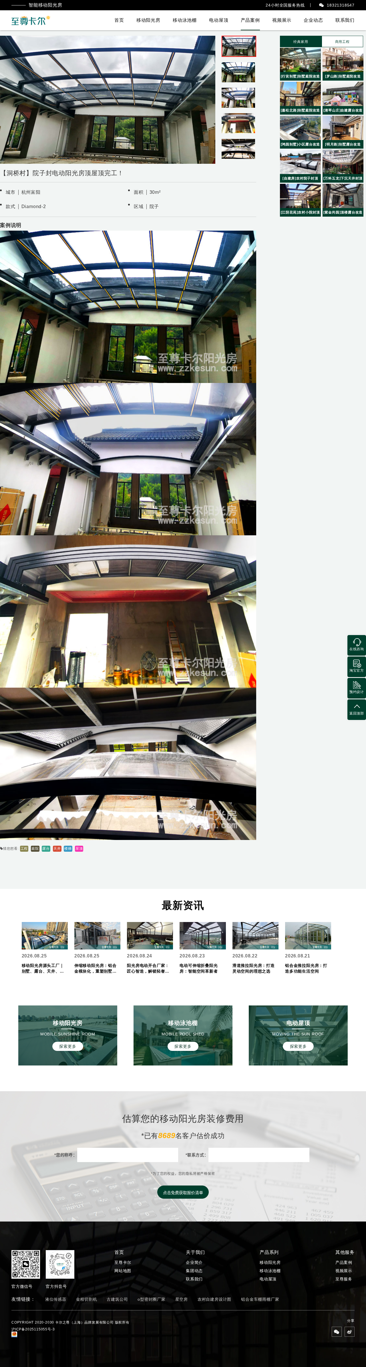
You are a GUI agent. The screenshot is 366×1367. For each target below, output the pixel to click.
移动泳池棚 (185, 20)
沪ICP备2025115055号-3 (33, 1329)
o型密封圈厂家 (152, 1299)
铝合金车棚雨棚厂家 (260, 1299)
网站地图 (122, 1271)
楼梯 (68, 849)
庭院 (35, 849)
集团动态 (194, 1271)
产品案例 (250, 20)
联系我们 (345, 20)
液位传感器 (55, 1299)
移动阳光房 (148, 20)
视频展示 (281, 20)
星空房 (181, 1299)
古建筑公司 (117, 1299)
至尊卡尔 (122, 1262)
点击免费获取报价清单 (183, 1192)
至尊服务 (343, 1279)
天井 (57, 849)
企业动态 (313, 20)
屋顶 (79, 849)
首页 (119, 20)
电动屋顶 (218, 20)
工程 (24, 849)
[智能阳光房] (31, 20)
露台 (46, 849)
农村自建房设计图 (214, 1299)
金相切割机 (86, 1299)
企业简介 (194, 1262)
